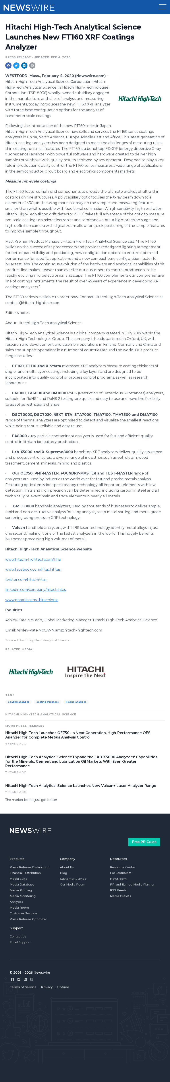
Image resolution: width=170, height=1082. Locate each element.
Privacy (47, 987)
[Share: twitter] (16, 65)
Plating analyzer (76, 702)
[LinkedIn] (25, 979)
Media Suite (18, 878)
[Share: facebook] (8, 65)
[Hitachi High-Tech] (140, 99)
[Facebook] (12, 979)
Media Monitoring (23, 896)
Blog (63, 873)
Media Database (22, 884)
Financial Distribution (25, 873)
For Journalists (120, 873)
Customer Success (24, 913)
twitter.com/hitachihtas (25, 580)
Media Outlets (120, 896)
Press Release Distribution (29, 867)
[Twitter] (18, 979)
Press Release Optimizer (28, 919)
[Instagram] (31, 979)
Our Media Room (72, 884)
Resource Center (122, 867)
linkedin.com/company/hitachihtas (35, 590)
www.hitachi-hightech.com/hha (33, 559)
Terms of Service (23, 987)
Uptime (63, 987)
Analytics (16, 901)
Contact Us (18, 936)
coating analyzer (18, 702)
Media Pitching (21, 890)
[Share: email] (32, 65)
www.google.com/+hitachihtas (31, 600)
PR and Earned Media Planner (132, 884)
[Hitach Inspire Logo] (85, 672)
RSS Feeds (118, 890)
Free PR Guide (144, 842)
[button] (162, 7)
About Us (67, 867)
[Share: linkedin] (24, 65)
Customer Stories (73, 878)
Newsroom (118, 878)
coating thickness (47, 702)
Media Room (19, 907)
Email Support (20, 942)
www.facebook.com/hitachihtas (32, 569)
